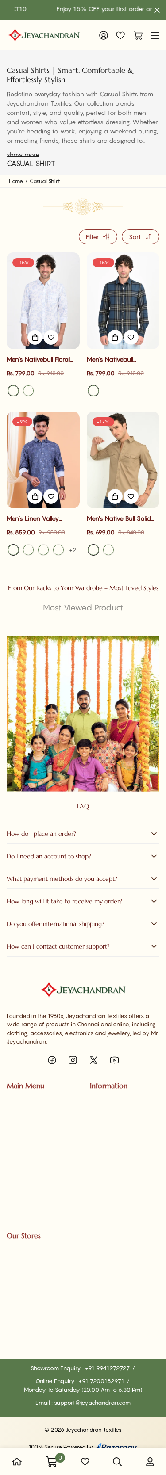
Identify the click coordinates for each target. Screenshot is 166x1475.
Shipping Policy (110, 1177)
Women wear (25, 1117)
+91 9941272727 (108, 1368)
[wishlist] (85, 1461)
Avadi (15, 1325)
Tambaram (22, 1295)
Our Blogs (102, 1132)
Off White (28, 390)
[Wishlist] (120, 35)
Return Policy (107, 1162)
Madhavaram (25, 1340)
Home (16, 181)
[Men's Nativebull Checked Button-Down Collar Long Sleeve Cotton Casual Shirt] (123, 300)
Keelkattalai (23, 1310)
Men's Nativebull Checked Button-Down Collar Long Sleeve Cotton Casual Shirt (120, 359)
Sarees (16, 1102)
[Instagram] (73, 1060)
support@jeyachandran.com (92, 1402)
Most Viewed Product (83, 607)
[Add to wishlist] (50, 337)
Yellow (108, 550)
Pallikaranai (22, 1279)
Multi (58, 550)
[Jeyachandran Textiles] (44, 35)
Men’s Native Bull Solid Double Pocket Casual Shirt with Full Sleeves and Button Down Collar (122, 519)
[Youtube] (114, 1060)
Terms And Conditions (118, 1192)
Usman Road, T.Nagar (35, 1264)
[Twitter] (94, 1060)
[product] (17, 1461)
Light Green (28, 550)
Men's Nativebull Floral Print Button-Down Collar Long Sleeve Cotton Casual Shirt (43, 359)
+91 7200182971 (102, 1380)
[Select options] (34, 337)
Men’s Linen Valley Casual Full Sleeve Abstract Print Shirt (34, 519)
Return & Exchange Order (124, 1207)
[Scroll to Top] (150, 1428)
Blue (13, 390)
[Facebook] (52, 1060)
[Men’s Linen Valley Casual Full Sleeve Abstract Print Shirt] (43, 460)
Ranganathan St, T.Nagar (40, 1249)
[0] (136, 35)
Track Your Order (29, 1162)
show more (23, 154)
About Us (102, 1102)
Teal (93, 390)
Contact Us (104, 1117)
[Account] (103, 35)
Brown (93, 550)
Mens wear (22, 1132)
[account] (150, 1461)
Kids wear (20, 1147)
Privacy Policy (108, 1147)
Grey (43, 550)
